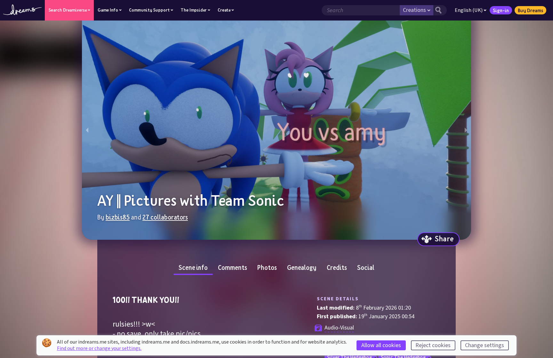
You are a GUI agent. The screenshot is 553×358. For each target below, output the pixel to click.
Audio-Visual (339, 328)
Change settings (484, 345)
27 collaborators (165, 217)
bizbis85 (118, 217)
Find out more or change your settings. (99, 348)
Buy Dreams (530, 10)
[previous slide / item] (87, 130)
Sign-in (501, 10)
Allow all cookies (381, 345)
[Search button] (440, 10)
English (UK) (469, 10)
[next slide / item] (466, 130)
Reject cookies (433, 345)
